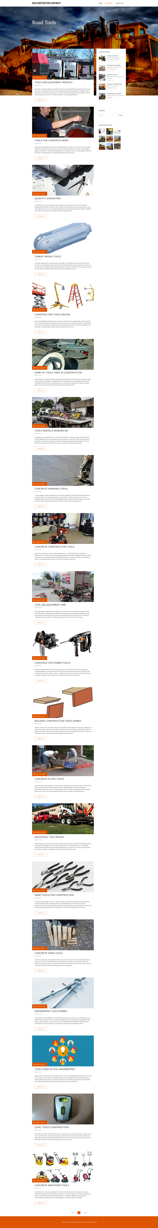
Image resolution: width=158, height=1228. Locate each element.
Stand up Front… (113, 56)
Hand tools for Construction (54, 895)
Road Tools (38, 85)
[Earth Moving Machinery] (117, 139)
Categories (109, 3)
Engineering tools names (51, 1011)
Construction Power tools (52, 663)
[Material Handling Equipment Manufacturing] (109, 131)
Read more (41, 100)
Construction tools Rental (53, 314)
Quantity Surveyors (48, 198)
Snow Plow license (113, 65)
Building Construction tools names (58, 721)
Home (100, 3)
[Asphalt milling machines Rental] (109, 146)
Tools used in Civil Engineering (55, 1069)
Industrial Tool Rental (49, 837)
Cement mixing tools (48, 256)
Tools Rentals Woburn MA (51, 430)
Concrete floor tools (49, 779)
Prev (72, 1212)
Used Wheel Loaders (114, 93)
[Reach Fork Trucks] (102, 131)
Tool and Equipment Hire (50, 605)
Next (85, 1212)
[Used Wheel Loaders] (102, 139)
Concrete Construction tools (54, 547)
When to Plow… (112, 74)
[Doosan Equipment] (109, 139)
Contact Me (119, 3)
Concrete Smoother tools (52, 1185)
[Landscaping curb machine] (117, 146)
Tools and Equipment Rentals (53, 82)
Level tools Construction (52, 1127)
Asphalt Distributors (114, 84)
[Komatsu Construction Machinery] (102, 146)
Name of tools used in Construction (58, 372)
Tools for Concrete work (52, 140)
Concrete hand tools (49, 953)
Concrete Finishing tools (51, 488)
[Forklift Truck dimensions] (117, 131)
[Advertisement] (62, 44)
